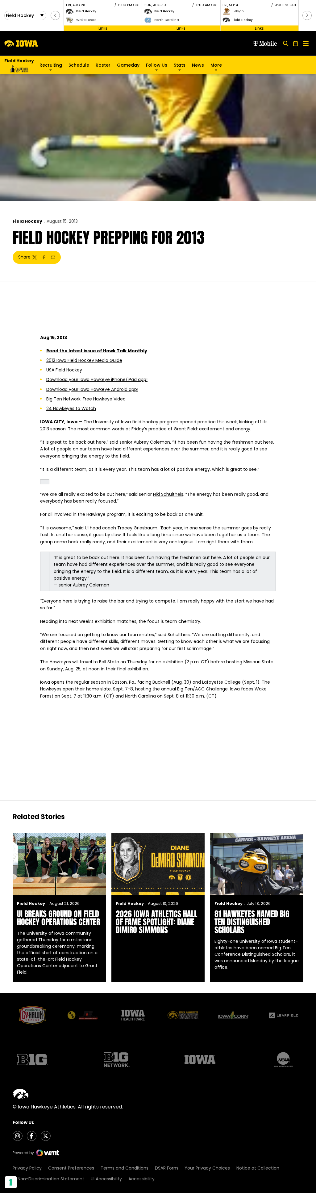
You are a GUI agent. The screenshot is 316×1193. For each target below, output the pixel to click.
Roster (103, 65)
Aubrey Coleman (152, 442)
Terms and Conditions (124, 1168)
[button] (55, 15)
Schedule (79, 65)
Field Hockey (27, 221)
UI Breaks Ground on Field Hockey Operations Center (58, 918)
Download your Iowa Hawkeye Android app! (92, 389)
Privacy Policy (27, 1168)
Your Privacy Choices (207, 1168)
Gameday (128, 65)
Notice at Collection (257, 1168)
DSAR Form (166, 1168)
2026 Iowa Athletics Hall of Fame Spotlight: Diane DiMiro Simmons (156, 922)
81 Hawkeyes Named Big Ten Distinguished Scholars (251, 922)
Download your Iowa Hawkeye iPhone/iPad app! (97, 379)
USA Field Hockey (64, 370)
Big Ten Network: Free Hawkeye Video (86, 399)
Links (102, 28)
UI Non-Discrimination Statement (48, 1179)
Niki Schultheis (168, 494)
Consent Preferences (71, 1168)
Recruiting (51, 65)
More (216, 65)
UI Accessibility (106, 1179)
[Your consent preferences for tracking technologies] (11, 1182)
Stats (179, 65)
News (198, 65)
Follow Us (156, 65)
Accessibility (141, 1179)
